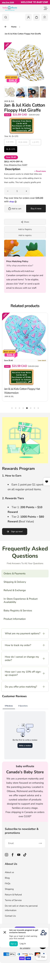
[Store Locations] (44, 17)
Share (26, 222)
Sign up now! (17, 531)
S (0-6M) (9, 142)
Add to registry (25, 235)
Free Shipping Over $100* (15, 165)
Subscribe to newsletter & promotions (22, 831)
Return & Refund (13, 894)
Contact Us (10, 915)
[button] (9, 92)
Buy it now (36, 208)
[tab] (12, 408)
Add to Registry (25, 229)
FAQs (7, 883)
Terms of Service (13, 900)
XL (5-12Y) (10, 149)
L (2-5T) (35, 142)
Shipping (9, 889)
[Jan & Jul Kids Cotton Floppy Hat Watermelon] (25, 336)
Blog (7, 877)
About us (9, 872)
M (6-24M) (22, 142)
